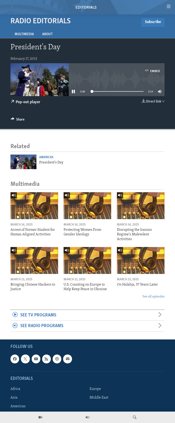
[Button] (17, 120)
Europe (95, 389)
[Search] (135, 417)
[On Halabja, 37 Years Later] (141, 260)
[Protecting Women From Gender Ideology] (87, 205)
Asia (14, 397)
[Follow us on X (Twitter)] (25, 359)
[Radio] (87, 417)
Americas (46, 157)
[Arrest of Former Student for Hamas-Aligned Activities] (34, 205)
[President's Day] (23, 162)
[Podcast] (57, 359)
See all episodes (153, 296)
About (47, 34)
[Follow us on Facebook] (14, 359)
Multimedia (24, 34)
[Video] (40, 417)
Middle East (99, 397)
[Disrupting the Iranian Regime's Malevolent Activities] (141, 205)
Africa (15, 389)
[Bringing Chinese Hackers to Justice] (34, 260)
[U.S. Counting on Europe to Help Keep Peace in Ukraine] (87, 260)
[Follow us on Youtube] (36, 359)
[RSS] (46, 359)
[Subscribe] (67, 359)
